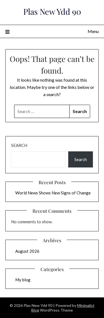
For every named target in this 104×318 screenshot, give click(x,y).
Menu (93, 31)
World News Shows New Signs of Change (53, 192)
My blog (23, 279)
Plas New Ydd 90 (52, 11)
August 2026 (27, 251)
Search (19, 145)
